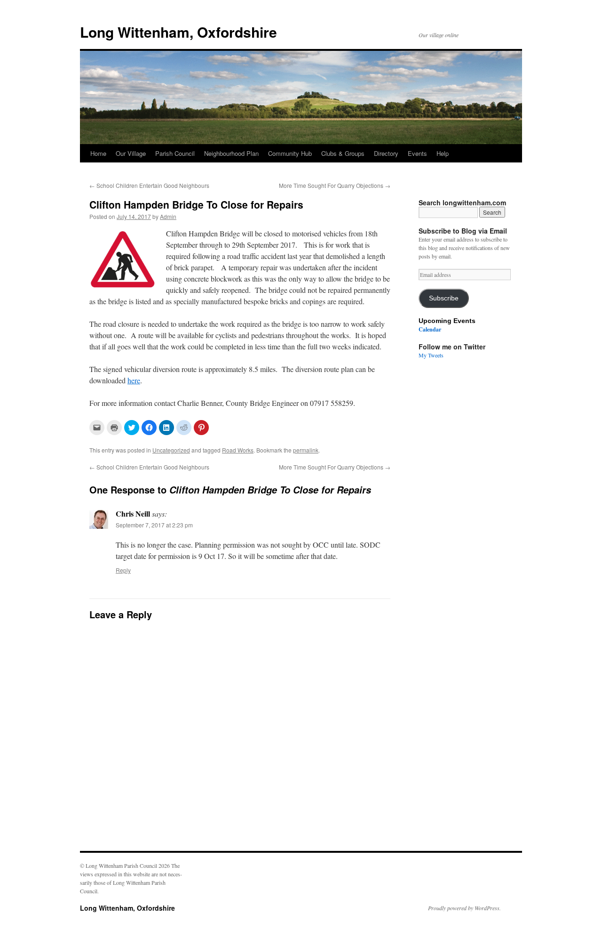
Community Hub (290, 153)
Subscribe (444, 298)
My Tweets (431, 355)
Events (417, 153)
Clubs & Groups (342, 153)
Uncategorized (171, 450)
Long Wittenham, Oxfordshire (178, 32)
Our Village (131, 153)
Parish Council (175, 153)
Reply (123, 570)
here (133, 380)
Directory (386, 153)
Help (442, 153)
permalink (305, 450)
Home (98, 153)
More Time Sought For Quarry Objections (334, 185)
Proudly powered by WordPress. (464, 908)
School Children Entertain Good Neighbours (149, 185)
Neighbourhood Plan (231, 153)
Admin (168, 216)
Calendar (430, 329)
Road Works (237, 450)
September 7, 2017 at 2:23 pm (154, 525)
